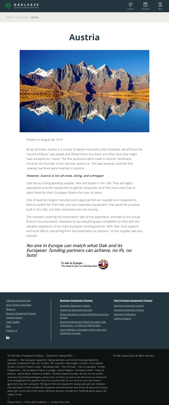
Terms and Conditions (35, 402)
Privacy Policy (14, 402)
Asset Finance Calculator (18, 304)
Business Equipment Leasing (129, 305)
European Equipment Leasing (75, 305)
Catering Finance (122, 318)
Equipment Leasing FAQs (59, 355)
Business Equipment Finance (21, 313)
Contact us (11, 330)
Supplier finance (14, 317)
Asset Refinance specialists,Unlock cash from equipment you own (83, 331)
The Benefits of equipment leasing (25, 355)
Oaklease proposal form (18, 300)
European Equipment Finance (129, 309)
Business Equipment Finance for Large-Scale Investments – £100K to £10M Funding (83, 323)
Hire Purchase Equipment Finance (133, 300)
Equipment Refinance (125, 314)
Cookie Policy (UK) (60, 402)
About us (10, 309)
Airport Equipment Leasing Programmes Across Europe (84, 316)
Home (9, 17)
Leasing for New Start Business (76, 309)
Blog (8, 326)
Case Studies (22, 17)
